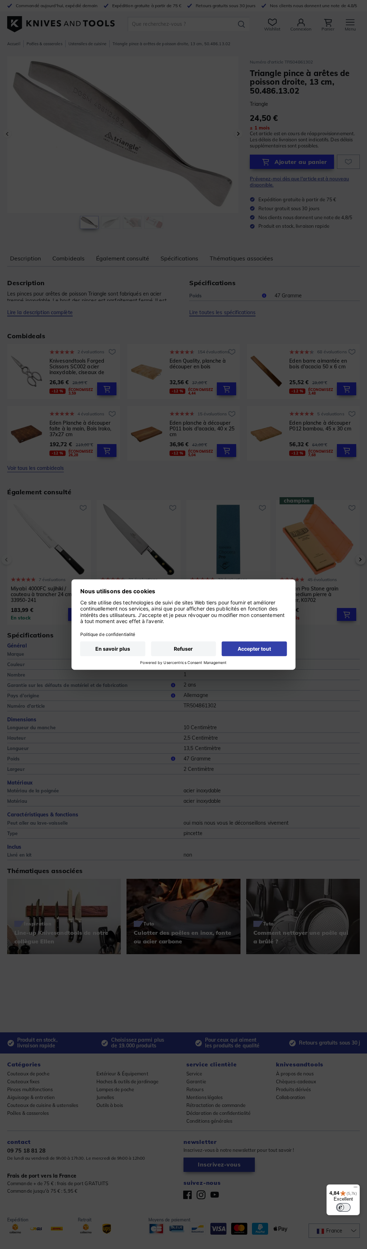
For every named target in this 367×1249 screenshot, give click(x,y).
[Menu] (355, 1188)
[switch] (343, 1207)
